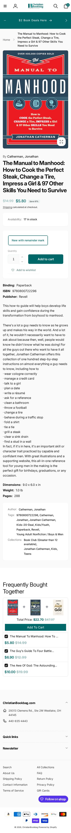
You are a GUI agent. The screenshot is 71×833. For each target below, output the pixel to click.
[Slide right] (66, 20)
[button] (5, 6)
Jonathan (22, 519)
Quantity (12, 251)
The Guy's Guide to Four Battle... (32, 651)
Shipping (7, 207)
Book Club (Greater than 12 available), (41, 542)
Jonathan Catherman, (37, 548)
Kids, (54, 548)
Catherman (46, 515)
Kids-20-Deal (25, 524)
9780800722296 (27, 515)
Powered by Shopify (48, 827)
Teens (27, 553)
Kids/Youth (42, 524)
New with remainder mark (28, 240)
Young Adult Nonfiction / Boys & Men (39, 534)
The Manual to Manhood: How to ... (34, 636)
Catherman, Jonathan (20, 156)
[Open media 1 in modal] (35, 99)
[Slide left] (5, 20)
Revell (35, 529)
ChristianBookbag (30, 827)
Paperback (23, 529)
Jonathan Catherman (42, 519)
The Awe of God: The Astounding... (33, 665)
